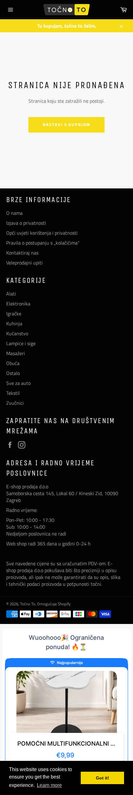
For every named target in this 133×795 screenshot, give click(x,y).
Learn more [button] (49, 785)
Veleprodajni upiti (24, 262)
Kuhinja (14, 323)
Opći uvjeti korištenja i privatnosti (42, 233)
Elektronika (18, 303)
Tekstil (13, 393)
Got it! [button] (102, 777)
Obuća (12, 363)
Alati (11, 293)
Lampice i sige (21, 343)
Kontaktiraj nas (22, 252)
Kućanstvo (17, 333)
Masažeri (15, 353)
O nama (14, 213)
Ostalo (13, 373)
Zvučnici (15, 403)
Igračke (13, 313)
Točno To (27, 604)
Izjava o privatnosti (26, 223)
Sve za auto (18, 383)
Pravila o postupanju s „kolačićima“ (42, 242)
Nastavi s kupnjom (66, 124)
